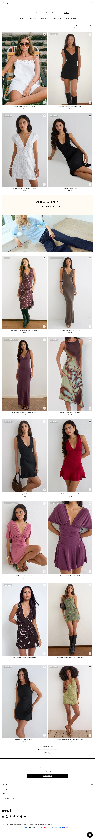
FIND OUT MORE (47, 210)
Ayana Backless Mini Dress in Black (24, 739)
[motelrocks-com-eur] (46, 3)
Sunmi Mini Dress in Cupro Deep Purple (70, 575)
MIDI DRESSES (33, 18)
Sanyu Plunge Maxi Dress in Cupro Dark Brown (70, 330)
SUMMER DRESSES (57, 18)
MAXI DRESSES (45, 18)
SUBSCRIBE (47, 776)
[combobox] (7, 3)
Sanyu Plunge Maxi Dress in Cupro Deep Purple (24, 412)
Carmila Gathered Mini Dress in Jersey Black (70, 106)
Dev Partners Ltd (48, 824)
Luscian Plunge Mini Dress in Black (24, 494)
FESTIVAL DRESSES (71, 18)
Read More (66, 13)
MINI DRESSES (22, 18)
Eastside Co (24, 824)
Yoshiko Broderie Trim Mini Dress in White (24, 106)
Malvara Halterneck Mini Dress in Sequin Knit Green (70, 739)
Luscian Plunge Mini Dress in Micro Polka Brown (24, 657)
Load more (47, 753)
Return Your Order (9, 799)
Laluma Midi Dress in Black (70, 188)
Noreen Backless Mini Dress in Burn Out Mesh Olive (70, 657)
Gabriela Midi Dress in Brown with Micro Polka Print (24, 330)
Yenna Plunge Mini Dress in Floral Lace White (24, 188)
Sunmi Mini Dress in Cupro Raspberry (24, 575)
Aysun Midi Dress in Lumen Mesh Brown (70, 412)
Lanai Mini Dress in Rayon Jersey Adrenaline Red (70, 494)
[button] (44, 34)
